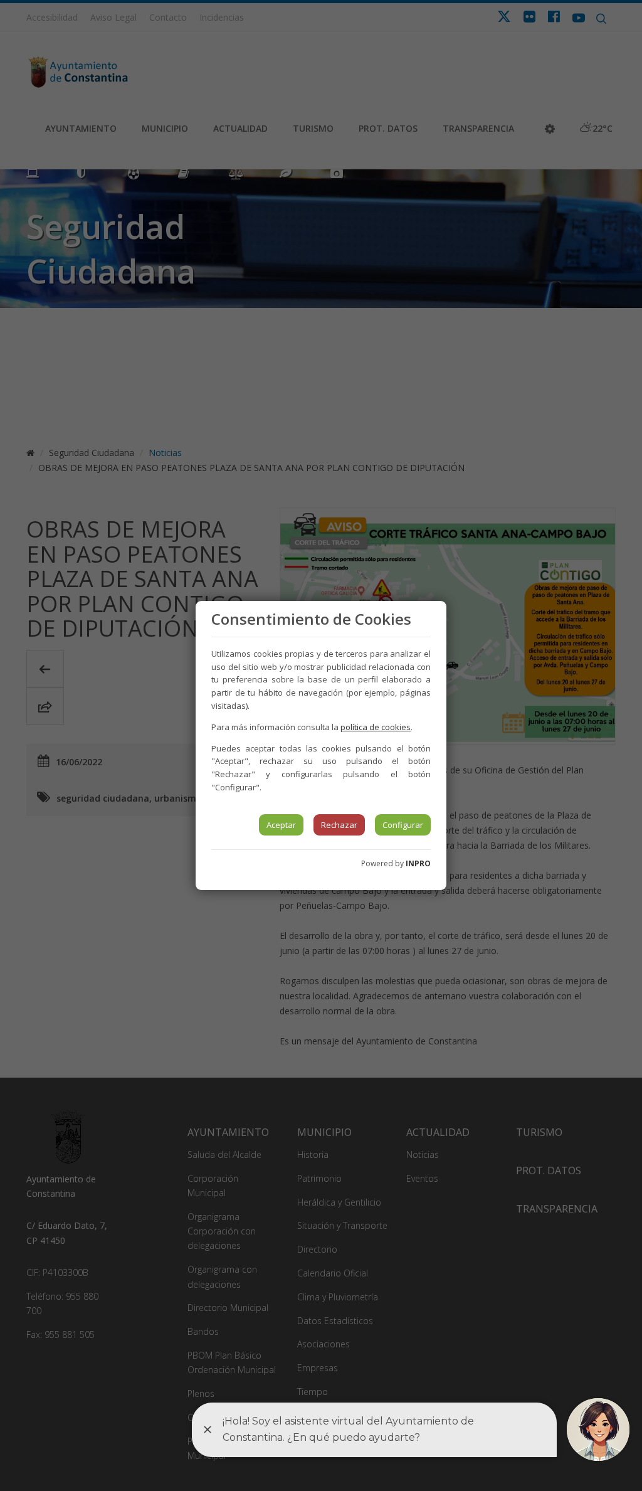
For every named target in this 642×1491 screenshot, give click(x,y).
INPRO (418, 863)
